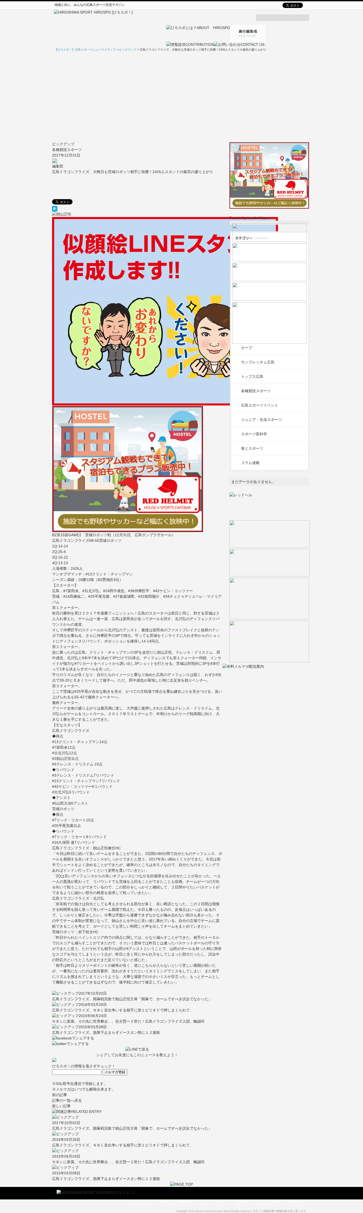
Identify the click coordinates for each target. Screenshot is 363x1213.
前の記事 (59, 1095)
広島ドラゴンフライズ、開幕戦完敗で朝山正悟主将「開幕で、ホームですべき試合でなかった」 (132, 999)
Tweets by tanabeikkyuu (249, 218)
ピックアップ (63, 144)
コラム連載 (250, 463)
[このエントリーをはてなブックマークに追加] (137, 208)
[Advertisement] (181, 96)
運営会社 (165, 1201)
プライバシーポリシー (212, 1201)
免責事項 (184, 1201)
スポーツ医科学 (254, 434)
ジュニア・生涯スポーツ (261, 419)
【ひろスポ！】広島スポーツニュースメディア (85, 49)
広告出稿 (241, 1201)
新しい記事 (61, 1106)
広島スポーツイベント (259, 405)
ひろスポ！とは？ (139, 1201)
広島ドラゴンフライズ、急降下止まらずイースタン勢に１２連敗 (106, 1032)
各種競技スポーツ (67, 149)
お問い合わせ (298, 1201)
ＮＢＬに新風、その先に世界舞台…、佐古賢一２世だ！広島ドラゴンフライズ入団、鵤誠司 (128, 1021)
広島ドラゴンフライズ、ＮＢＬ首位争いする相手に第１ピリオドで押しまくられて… (122, 1010)
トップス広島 (252, 376)
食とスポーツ (252, 448)
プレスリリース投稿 (268, 1201)
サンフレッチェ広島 (258, 362)
